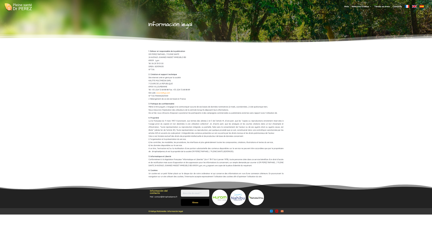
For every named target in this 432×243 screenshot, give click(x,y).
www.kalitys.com (163, 93)
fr (407, 8)
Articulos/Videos (360, 7)
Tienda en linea (382, 7)
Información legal (175, 211)
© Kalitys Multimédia (157, 211)
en (414, 8)
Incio (346, 7)
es (422, 8)
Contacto (397, 7)
